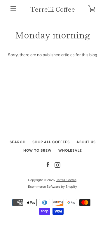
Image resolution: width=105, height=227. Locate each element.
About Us (86, 142)
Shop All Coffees (51, 142)
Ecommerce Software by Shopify (52, 187)
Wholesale (70, 150)
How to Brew (37, 150)
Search (18, 142)
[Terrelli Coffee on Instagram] (57, 164)
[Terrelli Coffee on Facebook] (48, 164)
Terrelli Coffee (52, 9)
